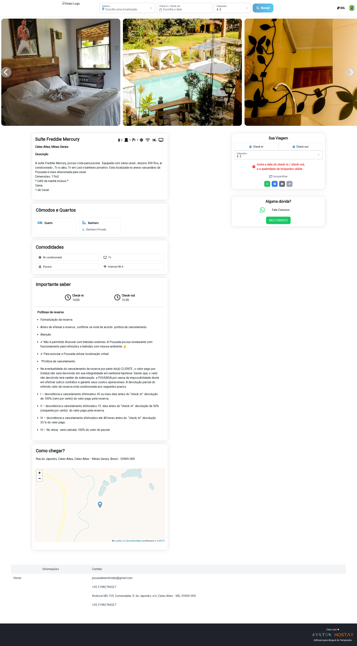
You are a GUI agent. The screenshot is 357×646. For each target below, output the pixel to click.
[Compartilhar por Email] (282, 184)
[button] (100, 505)
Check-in (258, 146)
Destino (106, 6)
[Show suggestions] (151, 8)
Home (17, 578)
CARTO (161, 540)
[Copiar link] (289, 184)
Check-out (302, 146)
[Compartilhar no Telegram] (275, 184)
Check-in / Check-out (169, 6)
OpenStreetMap (133, 540)
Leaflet (118, 540)
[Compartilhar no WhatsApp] (267, 184)
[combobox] (123, 9)
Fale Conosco (278, 220)
